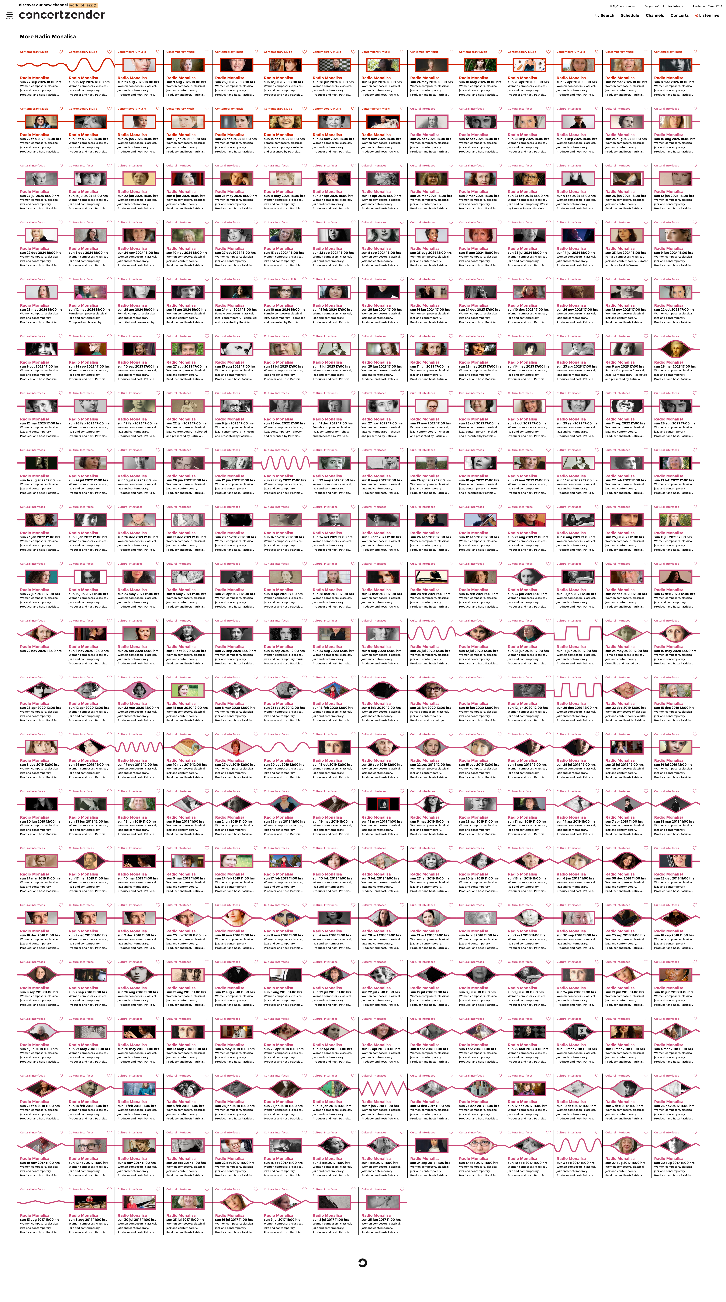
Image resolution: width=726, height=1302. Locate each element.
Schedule (630, 15)
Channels (655, 15)
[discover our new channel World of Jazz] (83, 5)
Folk (293, 279)
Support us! (652, 6)
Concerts (680, 15)
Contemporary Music (34, 51)
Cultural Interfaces (422, 108)
